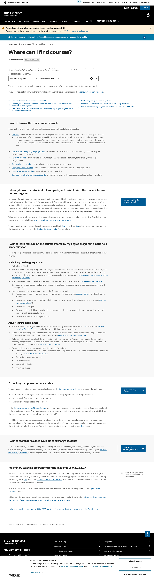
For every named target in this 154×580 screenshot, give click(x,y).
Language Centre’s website (91, 281)
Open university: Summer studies (72, 335)
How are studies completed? (36, 353)
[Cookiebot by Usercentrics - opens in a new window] (14, 575)
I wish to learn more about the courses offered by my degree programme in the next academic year (42, 110)
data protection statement (103, 566)
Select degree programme (19, 74)
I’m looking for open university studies (96, 101)
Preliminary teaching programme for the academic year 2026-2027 (108, 107)
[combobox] (49, 78)
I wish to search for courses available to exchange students (105, 104)
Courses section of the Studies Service (30, 408)
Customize (134, 568)
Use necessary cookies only (135, 574)
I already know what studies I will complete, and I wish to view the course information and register (42, 105)
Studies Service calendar (47, 229)
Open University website (69, 389)
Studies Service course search (49, 479)
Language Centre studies (22, 167)
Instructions (39, 21)
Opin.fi (83, 426)
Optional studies (19, 158)
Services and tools (107, 21)
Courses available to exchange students (29, 175)
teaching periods (83, 294)
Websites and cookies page (71, 566)
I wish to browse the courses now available (29, 101)
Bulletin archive (60, 546)
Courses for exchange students (131, 448)
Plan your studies (32, 60)
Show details (35, 573)
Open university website (129, 391)
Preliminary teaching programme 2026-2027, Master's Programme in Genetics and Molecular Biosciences (53, 509)
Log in (145, 8)
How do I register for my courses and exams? (131, 202)
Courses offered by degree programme (28, 151)
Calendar (24, 21)
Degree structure (59, 21)
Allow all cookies (135, 561)
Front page (9, 21)
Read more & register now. (78, 31)
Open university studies (22, 164)
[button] (96, 78)
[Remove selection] (91, 78)
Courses (76, 21)
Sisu (88, 21)
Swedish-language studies (23, 171)
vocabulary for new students (91, 92)
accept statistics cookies (78, 37)
